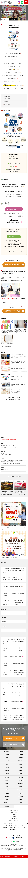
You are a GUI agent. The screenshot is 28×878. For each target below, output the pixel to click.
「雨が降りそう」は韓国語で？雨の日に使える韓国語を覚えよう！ (13, 594)
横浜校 (7, 780)
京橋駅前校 (21, 793)
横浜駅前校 (21, 777)
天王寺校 (7, 796)
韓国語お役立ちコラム (13, 820)
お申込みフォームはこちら (13, 209)
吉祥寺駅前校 (20, 760)
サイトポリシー (13, 829)
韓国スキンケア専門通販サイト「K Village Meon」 (13, 827)
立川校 (7, 764)
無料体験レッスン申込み (12, 738)
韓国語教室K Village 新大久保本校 (9, 439)
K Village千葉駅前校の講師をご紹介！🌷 (13, 586)
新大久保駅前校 (21, 751)
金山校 (7, 786)
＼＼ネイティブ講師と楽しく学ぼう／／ (9, 557)
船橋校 (20, 770)
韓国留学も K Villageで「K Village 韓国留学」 (13, 822)
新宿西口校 (7, 754)
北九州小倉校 (7, 802)
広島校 (20, 799)
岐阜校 (20, 786)
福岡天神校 (7, 806)
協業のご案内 (14, 812)
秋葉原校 (21, 757)
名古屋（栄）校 (21, 780)
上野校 (7, 757)
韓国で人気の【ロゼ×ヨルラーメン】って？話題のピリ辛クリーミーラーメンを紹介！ (13, 578)
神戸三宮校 (21, 796)
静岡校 (7, 783)
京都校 (7, 799)
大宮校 (20, 767)
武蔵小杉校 (7, 777)
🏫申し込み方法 (6, 104)
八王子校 (7, 767)
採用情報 (13, 816)
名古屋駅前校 (20, 783)
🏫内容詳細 (5, 101)
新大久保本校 (7, 751)
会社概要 (13, 814)
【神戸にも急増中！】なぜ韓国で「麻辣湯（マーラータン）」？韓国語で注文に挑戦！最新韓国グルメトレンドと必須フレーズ (13, 602)
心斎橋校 (7, 793)
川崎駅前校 (21, 773)
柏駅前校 (7, 770)
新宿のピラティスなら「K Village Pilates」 (13, 825)
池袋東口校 (7, 760)
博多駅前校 (21, 802)
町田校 (20, 764)
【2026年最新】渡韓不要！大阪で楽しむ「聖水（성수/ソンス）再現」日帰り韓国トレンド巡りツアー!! (13, 570)
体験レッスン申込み (14, 810)
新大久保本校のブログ (5, 19)
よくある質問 (14, 818)
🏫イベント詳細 (6, 98)
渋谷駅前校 (21, 754)
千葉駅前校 (7, 773)
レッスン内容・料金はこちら (12, 744)
